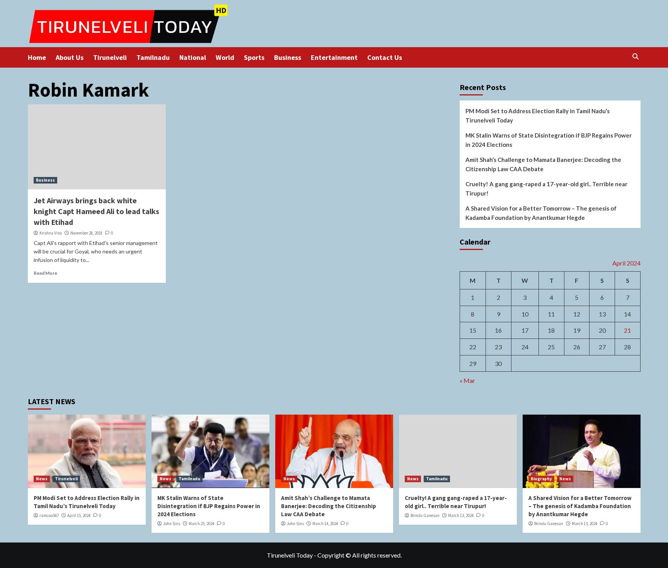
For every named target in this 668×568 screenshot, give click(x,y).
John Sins (171, 523)
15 (472, 330)
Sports (254, 57)
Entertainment (334, 57)
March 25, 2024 (201, 523)
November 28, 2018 (86, 233)
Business (287, 57)
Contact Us (384, 57)
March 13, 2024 (461, 515)
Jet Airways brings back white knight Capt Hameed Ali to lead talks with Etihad (96, 211)
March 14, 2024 (325, 523)
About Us (70, 57)
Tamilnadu (153, 57)
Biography (541, 478)
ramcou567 (49, 515)
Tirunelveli (110, 57)
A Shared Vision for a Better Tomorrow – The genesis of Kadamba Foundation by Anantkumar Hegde (541, 213)
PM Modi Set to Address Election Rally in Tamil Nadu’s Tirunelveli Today (537, 115)
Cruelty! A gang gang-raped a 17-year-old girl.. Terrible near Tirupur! (546, 188)
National (192, 57)
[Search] (636, 56)
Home (37, 57)
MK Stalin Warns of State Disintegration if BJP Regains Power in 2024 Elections (548, 140)
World (225, 57)
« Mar (467, 380)
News (42, 478)
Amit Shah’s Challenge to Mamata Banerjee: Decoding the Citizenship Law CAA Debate (543, 164)
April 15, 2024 (78, 515)
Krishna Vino (50, 233)
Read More (45, 273)
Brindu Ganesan (425, 515)
